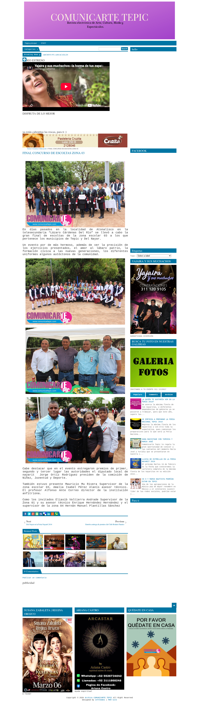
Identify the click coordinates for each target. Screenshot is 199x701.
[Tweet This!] (29, 513)
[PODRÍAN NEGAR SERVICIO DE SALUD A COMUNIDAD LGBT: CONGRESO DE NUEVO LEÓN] (75, 559)
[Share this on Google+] (33, 513)
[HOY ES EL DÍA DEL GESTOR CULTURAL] (33, 542)
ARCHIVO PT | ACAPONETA (55, 54)
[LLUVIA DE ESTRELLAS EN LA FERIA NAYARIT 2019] (135, 463)
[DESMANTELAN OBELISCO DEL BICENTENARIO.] (96, 559)
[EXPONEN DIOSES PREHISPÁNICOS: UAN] (96, 542)
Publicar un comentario (34, 578)
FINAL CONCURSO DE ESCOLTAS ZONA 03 (54, 153)
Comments (153, 395)
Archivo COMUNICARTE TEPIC (98, 698)
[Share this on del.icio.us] (44, 513)
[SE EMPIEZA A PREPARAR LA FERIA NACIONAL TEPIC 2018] (135, 423)
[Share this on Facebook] (25, 513)
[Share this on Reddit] (52, 513)
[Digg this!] (40, 513)
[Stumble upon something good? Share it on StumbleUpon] (36, 513)
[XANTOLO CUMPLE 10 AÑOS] (75, 542)
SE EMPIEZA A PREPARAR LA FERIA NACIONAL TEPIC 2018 (158, 420)
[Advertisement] (79, 122)
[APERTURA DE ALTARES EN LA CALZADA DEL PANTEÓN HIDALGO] (54, 559)
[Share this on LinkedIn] (48, 513)
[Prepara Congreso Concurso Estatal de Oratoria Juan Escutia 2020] (33, 559)
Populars (137, 395)
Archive (169, 395)
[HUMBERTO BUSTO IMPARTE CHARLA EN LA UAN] (117, 542)
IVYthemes (100, 700)
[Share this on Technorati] (56, 513)
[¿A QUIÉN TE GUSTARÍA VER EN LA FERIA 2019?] (135, 403)
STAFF (43, 43)
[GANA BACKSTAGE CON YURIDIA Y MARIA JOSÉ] (135, 443)
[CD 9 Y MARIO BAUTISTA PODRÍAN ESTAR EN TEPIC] (135, 483)
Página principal (31, 43)
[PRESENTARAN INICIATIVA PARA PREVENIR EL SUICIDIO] (54, 542)
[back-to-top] (174, 605)
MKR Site (112, 700)
